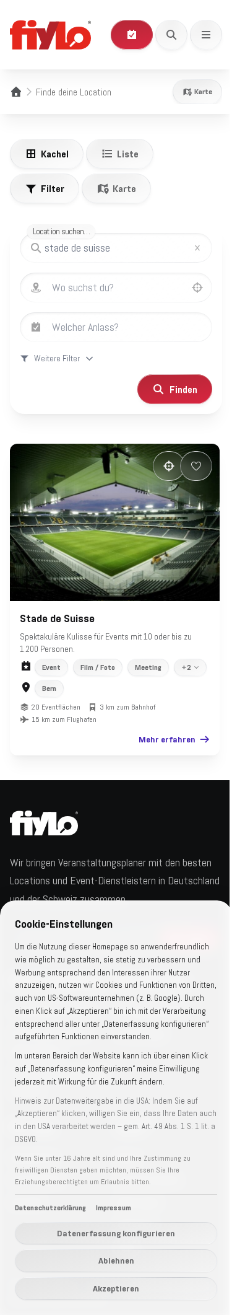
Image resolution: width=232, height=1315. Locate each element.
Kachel (55, 154)
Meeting (148, 660)
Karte (203, 91)
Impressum (113, 1208)
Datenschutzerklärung (50, 1208)
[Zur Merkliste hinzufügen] (187, 466)
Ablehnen (111, 1260)
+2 (47, 683)
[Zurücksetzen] (197, 247)
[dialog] (111, 1101)
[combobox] (128, 287)
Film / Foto (97, 660)
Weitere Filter (57, 358)
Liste (128, 154)
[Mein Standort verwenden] (197, 287)
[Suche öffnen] (171, 35)
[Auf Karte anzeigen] (160, 466)
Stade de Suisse (57, 611)
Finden (174, 389)
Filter (52, 188)
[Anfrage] (132, 35)
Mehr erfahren (157, 754)
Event (51, 660)
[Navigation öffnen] (206, 35)
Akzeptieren (111, 1288)
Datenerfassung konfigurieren (112, 1233)
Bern (49, 704)
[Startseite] (16, 91)
